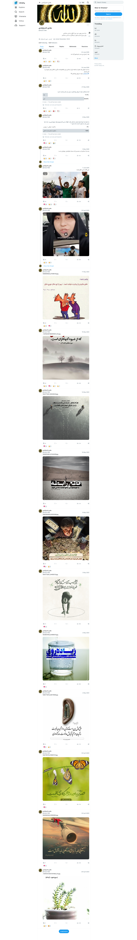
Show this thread (49, 162)
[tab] (41, 46)
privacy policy (98, 19)
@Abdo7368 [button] (46, 52)
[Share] (88, 58)
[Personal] (89, 36)
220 (43, 43)
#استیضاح (86, 73)
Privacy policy (98, 63)
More (96, 58)
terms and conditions (107, 19)
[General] (89, 33)
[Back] (40, 2)
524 (53, 43)
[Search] (88, 2)
